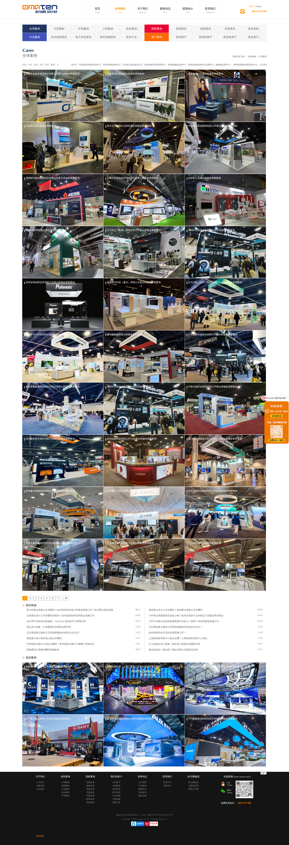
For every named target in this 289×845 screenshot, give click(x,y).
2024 (36, 65)
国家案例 (156, 28)
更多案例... (132, 28)
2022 (47, 65)
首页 (97, 10)
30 (66, 598)
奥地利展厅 (205, 37)
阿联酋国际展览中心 (86, 65)
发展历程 (40, 785)
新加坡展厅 (230, 37)
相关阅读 (30, 605)
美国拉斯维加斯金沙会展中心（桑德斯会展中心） (184, 65)
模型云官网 (193, 789)
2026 (24, 65)
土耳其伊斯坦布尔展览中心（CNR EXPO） (252, 65)
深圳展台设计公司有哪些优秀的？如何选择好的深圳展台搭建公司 (60, 615)
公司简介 (40, 782)
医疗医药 (116, 792)
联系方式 (167, 782)
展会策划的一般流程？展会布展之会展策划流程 (173, 649)
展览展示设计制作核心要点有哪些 (44, 638)
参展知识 (142, 789)
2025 (30, 65)
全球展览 (120, 10)
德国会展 (90, 782)
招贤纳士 (187, 10)
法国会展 (90, 792)
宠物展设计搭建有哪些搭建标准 (43, 649)
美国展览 (181, 28)
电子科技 (116, 789)
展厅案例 (156, 37)
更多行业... (132, 37)
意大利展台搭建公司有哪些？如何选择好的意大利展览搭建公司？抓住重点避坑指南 (70, 610)
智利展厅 (181, 37)
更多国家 (90, 802)
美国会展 (90, 785)
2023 (41, 65)
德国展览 (205, 28)
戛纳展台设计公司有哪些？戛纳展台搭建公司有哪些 (176, 610)
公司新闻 (142, 782)
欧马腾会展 (193, 782)
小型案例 (108, 28)
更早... (53, 65)
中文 (251, 6)
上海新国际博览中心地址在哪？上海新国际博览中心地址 (178, 638)
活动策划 (65, 792)
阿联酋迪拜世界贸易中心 (129, 65)
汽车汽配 (116, 796)
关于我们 (142, 10)
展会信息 (142, 796)
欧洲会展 (90, 799)
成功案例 (252, 56)
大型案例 (59, 28)
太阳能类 (116, 785)
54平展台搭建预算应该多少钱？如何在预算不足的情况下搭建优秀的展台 (186, 615)
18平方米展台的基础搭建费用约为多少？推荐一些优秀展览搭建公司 (184, 621)
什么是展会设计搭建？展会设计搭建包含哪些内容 (174, 644)
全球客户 (116, 782)
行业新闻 (142, 785)
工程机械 (116, 799)
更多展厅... (254, 37)
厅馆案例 (65, 796)
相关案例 (30, 657)
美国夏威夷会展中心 (151, 65)
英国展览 (230, 28)
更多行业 (116, 802)
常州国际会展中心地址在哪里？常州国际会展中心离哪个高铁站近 (60, 644)
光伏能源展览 (59, 37)
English (259, 6)
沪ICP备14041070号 (164, 815)
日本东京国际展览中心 (107, 65)
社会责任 (40, 789)
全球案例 (34, 28)
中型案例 (83, 28)
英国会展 (90, 789)
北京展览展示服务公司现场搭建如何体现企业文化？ (176, 627)
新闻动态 (165, 10)
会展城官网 (193, 785)
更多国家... (254, 28)
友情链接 (40, 836)
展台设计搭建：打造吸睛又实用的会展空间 (49, 627)
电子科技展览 (83, 37)
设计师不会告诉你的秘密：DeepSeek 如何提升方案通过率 (56, 621)
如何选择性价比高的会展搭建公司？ (167, 632)
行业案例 (34, 37)
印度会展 (90, 796)
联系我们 (210, 10)
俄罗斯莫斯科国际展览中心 (220, 65)
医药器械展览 (108, 37)
